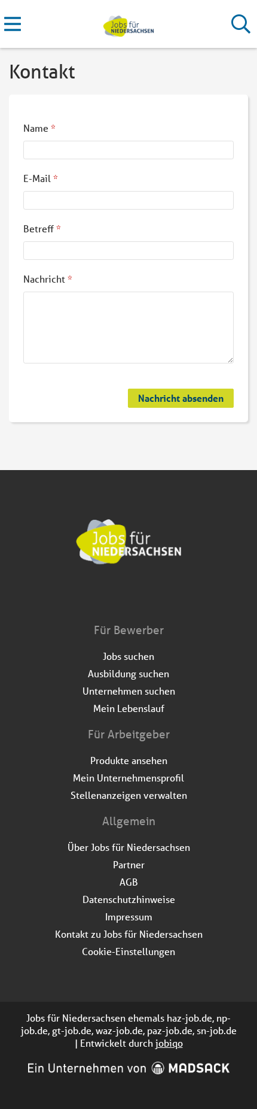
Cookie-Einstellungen (128, 951)
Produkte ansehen (128, 760)
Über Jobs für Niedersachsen (129, 847)
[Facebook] (120, 597)
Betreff (42, 228)
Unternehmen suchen (128, 690)
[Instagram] (139, 597)
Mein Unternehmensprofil (128, 777)
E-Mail (40, 178)
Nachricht (47, 278)
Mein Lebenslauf (128, 708)
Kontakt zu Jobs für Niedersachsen (129, 934)
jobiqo (169, 1043)
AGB (129, 881)
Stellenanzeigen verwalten (129, 795)
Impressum (128, 916)
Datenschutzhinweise (128, 899)
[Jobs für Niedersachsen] (128, 24)
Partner (129, 864)
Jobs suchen (128, 656)
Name (39, 128)
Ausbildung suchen (128, 673)
